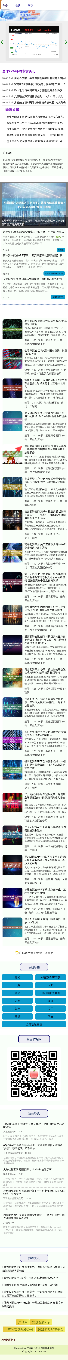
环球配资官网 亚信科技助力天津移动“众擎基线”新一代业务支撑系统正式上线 (46, 1080)
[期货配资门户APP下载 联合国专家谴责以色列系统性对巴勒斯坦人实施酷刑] (12, 487)
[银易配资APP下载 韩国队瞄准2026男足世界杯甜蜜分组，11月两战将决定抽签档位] (12, 770)
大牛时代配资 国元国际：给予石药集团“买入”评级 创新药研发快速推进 (45, 608)
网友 (50, 1329)
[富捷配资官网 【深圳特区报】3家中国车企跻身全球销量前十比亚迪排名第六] (12, 388)
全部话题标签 (34, 1336)
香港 (50, 1313)
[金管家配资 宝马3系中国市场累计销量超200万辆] (12, 359)
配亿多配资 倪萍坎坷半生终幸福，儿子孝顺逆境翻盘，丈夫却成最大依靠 (45, 1016)
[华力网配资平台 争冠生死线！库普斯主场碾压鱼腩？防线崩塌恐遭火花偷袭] (12, 802)
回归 (50, 1297)
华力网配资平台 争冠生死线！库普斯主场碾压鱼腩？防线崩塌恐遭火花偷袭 (45, 797)
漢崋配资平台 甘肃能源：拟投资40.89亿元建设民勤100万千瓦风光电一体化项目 (46, 1231)
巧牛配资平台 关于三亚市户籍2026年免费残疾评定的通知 (45, 545)
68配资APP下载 (50, 1289)
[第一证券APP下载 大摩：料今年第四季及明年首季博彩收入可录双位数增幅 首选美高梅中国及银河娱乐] (12, 582)
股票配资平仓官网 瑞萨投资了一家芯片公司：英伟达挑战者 (45, 1170)
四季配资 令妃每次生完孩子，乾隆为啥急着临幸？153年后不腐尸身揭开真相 (33, 222)
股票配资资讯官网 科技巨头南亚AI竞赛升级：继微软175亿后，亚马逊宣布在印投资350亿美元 (46, 640)
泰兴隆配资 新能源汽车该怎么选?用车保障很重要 (46, 322)
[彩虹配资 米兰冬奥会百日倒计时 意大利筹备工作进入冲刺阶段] (12, 740)
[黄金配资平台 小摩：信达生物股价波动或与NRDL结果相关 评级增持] (12, 678)
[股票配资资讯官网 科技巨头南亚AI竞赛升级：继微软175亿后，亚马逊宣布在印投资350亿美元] (12, 645)
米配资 (61, 249)
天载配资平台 (58, 297)
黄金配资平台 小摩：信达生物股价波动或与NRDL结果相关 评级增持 (45, 670)
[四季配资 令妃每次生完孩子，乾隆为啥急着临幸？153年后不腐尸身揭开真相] (34, 205)
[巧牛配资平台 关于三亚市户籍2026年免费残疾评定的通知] (12, 552)
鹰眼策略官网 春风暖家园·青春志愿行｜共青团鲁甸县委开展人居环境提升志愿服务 (45, 449)
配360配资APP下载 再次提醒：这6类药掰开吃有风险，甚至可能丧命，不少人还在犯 (45, 860)
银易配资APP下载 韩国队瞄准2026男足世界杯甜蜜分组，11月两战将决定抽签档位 (45, 764)
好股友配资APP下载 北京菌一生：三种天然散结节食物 (45, 891)
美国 (50, 1321)
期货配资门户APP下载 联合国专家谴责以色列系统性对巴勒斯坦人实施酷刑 (45, 482)
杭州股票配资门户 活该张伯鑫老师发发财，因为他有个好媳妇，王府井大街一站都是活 (45, 1047)
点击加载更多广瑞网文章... (35, 1266)
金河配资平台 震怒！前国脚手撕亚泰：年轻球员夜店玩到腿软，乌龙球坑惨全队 (45, 702)
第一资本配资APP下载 (54, 273)
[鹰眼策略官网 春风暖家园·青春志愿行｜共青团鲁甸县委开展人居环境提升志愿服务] (12, 454)
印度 (17, 1313)
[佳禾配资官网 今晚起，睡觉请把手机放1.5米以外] (12, 927)
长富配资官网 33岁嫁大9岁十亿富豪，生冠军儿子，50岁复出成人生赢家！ (45, 952)
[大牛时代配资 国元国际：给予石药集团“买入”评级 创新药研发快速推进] (12, 615)
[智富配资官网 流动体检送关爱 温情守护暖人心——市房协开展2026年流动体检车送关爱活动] (12, 520)
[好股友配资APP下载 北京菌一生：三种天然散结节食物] (12, 898)
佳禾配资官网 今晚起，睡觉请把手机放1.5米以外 (45, 920)
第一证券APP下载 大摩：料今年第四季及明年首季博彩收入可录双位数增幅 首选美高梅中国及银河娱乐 (45, 577)
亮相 (17, 1289)
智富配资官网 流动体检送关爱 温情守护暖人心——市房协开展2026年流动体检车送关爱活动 (45, 515)
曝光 (17, 1305)
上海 (17, 1297)
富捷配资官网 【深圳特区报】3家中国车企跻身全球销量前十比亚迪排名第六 (46, 383)
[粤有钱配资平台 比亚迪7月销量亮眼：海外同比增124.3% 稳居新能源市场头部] (12, 421)
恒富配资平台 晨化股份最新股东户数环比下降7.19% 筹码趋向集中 (45, 1200)
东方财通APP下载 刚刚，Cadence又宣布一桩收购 (45, 1141)
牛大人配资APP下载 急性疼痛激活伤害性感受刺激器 (45, 828)
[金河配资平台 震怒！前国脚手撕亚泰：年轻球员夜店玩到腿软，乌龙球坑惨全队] (12, 707)
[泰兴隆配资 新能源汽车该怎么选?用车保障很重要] (12, 329)
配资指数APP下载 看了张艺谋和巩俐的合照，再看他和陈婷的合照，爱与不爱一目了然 (45, 985)
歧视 (17, 1329)
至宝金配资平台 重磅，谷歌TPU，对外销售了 (45, 1111)
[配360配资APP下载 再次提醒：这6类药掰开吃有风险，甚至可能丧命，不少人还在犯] (12, 865)
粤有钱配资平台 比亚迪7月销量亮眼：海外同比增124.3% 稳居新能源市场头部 (46, 416)
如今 (17, 1321)
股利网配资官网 (50, 1305)
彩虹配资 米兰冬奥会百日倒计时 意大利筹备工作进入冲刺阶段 (45, 733)
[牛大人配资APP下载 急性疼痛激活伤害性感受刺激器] (12, 835)
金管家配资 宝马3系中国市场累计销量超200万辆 (46, 352)
